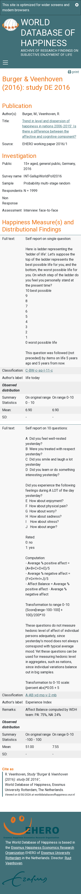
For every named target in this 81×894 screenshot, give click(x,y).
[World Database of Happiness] (10, 36)
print (75, 72)
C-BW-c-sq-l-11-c (39, 370)
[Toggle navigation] (5, 62)
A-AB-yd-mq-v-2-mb (41, 695)
